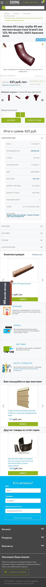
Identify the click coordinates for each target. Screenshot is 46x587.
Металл (36, 179)
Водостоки (27, 13)
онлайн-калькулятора (20, 368)
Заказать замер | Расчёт (11, 85)
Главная (7, 13)
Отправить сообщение (18, 572)
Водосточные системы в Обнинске (23, 215)
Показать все (37, 254)
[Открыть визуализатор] (6, 293)
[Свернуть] (12, 281)
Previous (2, 100)
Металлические (9, 15)
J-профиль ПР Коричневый (19, 284)
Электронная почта (13, 506)
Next (42, 100)
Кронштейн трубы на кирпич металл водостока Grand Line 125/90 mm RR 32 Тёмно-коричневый (20, 462)
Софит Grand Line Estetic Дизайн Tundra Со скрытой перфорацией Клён (22, 413)
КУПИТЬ (23, 299)
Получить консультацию (23, 518)
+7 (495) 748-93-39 (29, 2)
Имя (7, 486)
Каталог (16, 13)
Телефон (9, 496)
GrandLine (35, 151)
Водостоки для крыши (16, 215)
